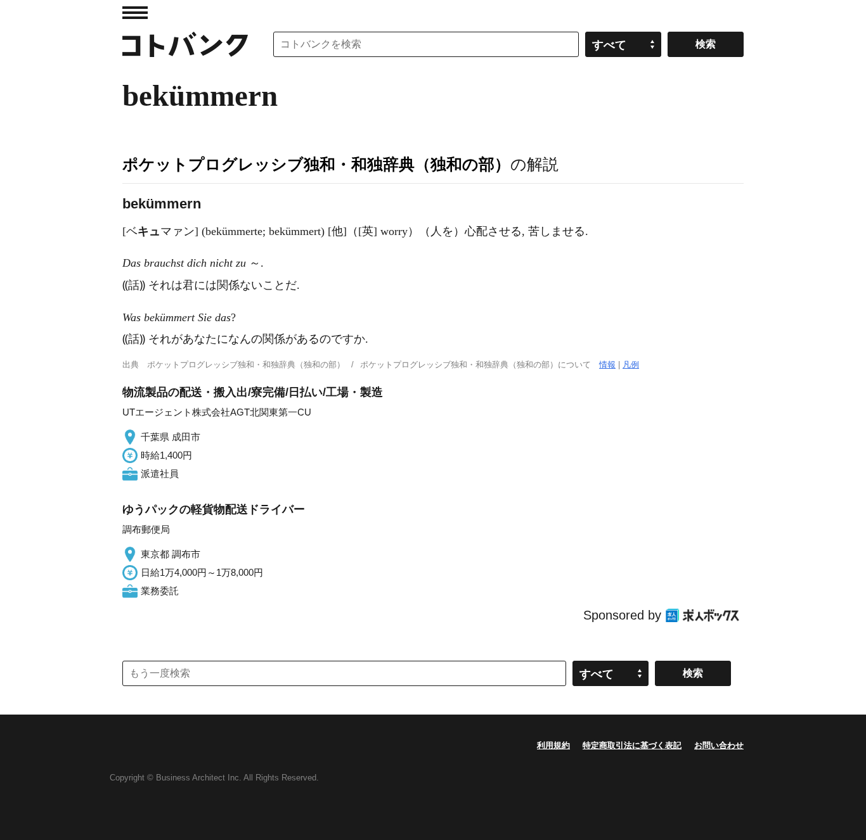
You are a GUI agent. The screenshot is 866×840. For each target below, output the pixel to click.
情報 (607, 364)
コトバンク (185, 44)
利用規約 (553, 745)
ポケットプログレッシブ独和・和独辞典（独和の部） (316, 164)
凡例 (631, 364)
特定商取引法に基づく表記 (632, 745)
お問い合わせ (719, 745)
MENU (135, 12)
